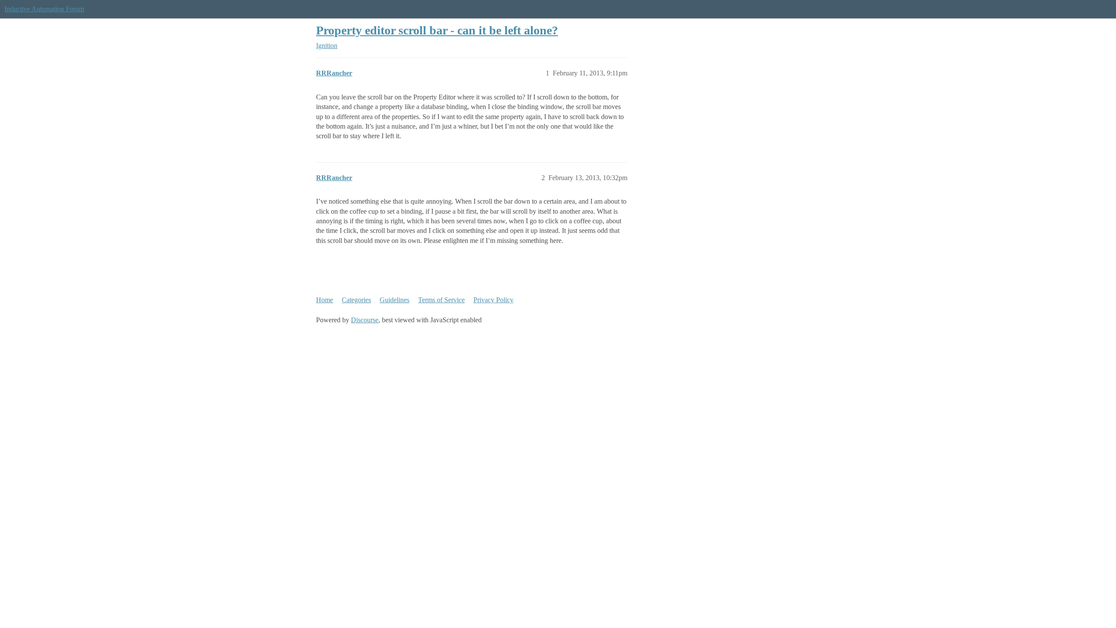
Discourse (364, 320)
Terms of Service (441, 300)
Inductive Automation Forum (44, 9)
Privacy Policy (493, 300)
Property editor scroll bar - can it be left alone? (437, 30)
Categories (356, 300)
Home (324, 300)
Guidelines (394, 300)
